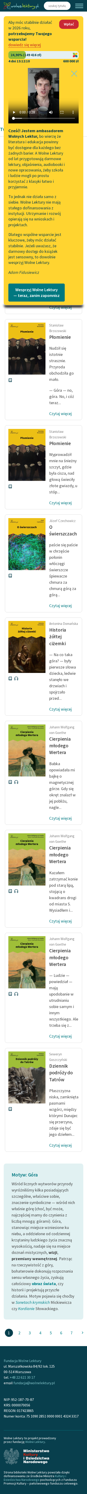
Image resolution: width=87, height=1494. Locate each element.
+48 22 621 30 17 (22, 1377)
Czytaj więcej (60, 307)
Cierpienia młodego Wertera (60, 746)
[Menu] (79, 6)
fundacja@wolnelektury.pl (34, 1383)
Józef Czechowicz (62, 521)
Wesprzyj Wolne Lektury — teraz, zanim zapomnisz (36, 292)
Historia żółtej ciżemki (57, 637)
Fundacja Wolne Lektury (22, 1360)
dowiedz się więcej (24, 44)
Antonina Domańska (63, 623)
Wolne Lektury (35, 1442)
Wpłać (69, 24)
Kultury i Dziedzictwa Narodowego (35, 1478)
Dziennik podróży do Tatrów (61, 1073)
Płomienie (60, 337)
